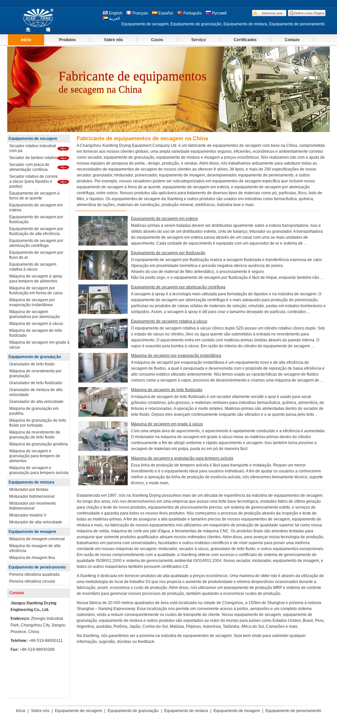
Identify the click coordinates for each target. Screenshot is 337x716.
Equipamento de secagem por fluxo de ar (36, 255)
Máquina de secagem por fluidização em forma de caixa (36, 290)
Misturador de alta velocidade (35, 522)
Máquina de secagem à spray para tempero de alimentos (35, 278)
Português (192, 13)
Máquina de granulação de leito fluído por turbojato (37, 423)
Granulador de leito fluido (32, 364)
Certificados (245, 40)
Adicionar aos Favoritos (272, 16)
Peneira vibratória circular (32, 581)
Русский (219, 13)
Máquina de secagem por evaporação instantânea (32, 302)
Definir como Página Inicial (309, 16)
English (115, 13)
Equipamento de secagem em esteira (36, 207)
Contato (292, 40)
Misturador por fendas (28, 489)
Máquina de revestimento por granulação (35, 373)
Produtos (67, 40)
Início (26, 40)
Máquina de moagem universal (37, 539)
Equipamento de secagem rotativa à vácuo (32, 267)
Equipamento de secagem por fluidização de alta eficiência (36, 231)
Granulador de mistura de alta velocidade (36, 392)
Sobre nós (113, 40)
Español (165, 13)
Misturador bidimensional (32, 496)
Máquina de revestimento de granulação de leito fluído (34, 434)
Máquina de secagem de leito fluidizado (35, 333)
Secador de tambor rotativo (33, 157)
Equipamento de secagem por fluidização (36, 219)
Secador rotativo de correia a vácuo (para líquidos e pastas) (33, 181)
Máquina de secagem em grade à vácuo (39, 345)
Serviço (198, 40)
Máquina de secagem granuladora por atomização (34, 314)
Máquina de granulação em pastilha (34, 411)
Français (140, 13)
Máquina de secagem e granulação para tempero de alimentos (34, 456)
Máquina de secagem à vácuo (36, 323)
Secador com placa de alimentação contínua (29, 167)
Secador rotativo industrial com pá (32, 148)
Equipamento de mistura (31, 482)
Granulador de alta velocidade (36, 401)
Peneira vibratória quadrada (34, 574)
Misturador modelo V (27, 515)
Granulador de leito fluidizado (35, 383)
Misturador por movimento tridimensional (32, 506)
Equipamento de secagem (33, 138)
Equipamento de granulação (35, 357)
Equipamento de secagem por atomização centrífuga (36, 243)
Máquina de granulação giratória (38, 444)
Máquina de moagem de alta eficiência (35, 548)
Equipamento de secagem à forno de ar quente (34, 195)
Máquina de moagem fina (32, 557)
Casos (157, 40)
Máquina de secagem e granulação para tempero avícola (38, 470)
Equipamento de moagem (32, 531)
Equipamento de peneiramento (37, 567)
